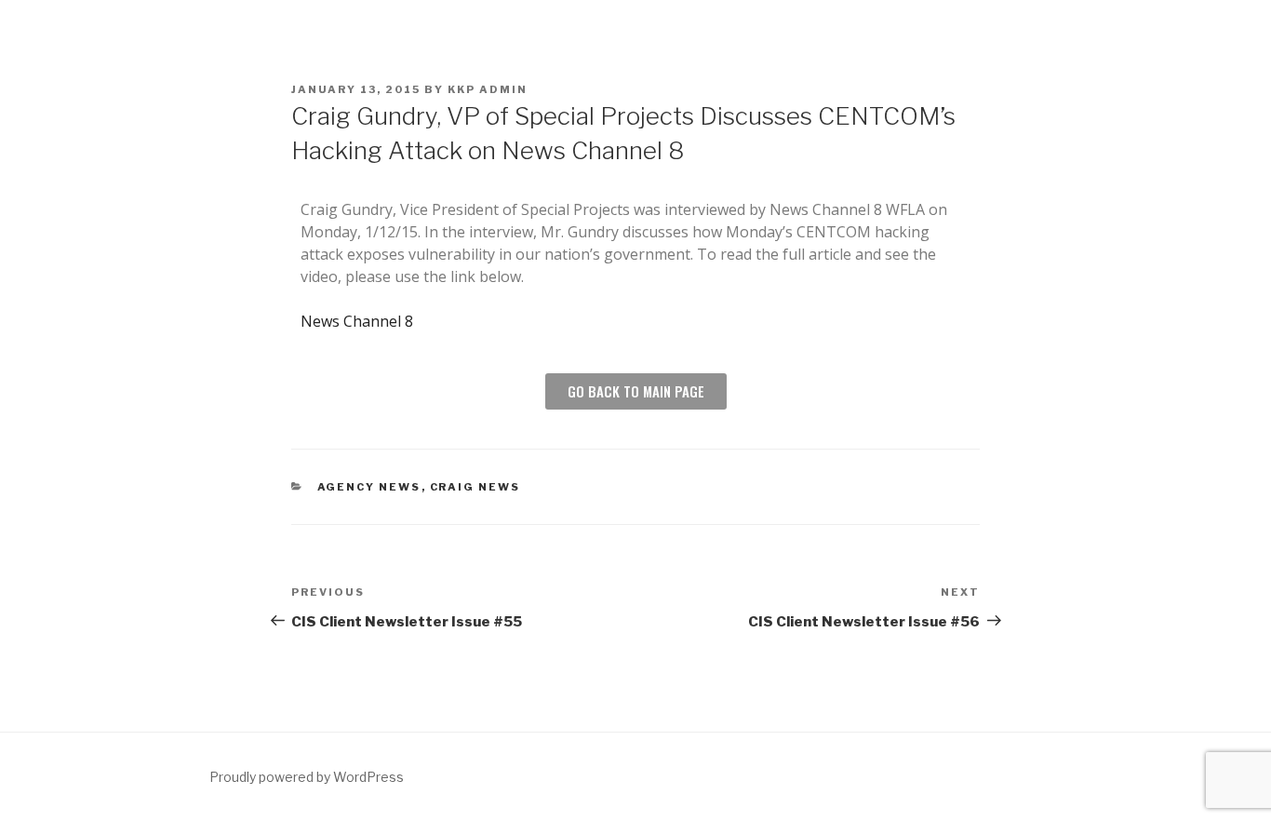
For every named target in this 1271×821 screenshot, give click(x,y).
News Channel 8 (357, 321)
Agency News (369, 486)
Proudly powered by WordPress (306, 777)
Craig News (475, 486)
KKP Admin (488, 89)
